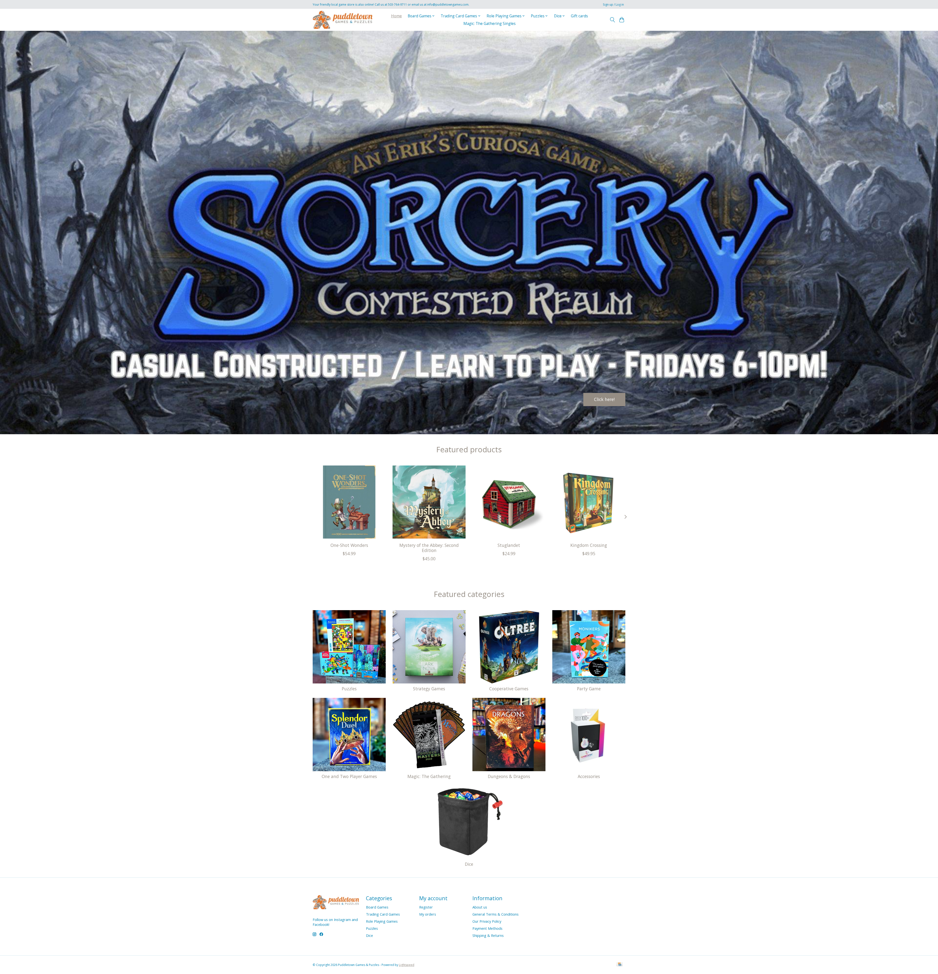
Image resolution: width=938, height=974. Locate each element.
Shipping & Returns (488, 935)
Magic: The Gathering (429, 776)
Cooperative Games (508, 689)
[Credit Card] (620, 964)
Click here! (604, 399)
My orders (427, 914)
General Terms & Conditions (495, 914)
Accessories (589, 776)
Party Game (589, 689)
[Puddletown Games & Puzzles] (343, 20)
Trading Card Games (383, 914)
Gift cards (579, 16)
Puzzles (349, 689)
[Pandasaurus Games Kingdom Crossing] (588, 502)
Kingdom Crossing (588, 545)
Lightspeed (406, 965)
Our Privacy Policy (486, 921)
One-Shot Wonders (349, 545)
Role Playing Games (382, 921)
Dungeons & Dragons (509, 776)
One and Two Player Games (349, 776)
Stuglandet (509, 545)
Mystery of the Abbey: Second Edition (429, 547)
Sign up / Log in (613, 4)
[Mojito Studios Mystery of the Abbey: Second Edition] (429, 502)
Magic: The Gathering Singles (489, 23)
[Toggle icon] (612, 19)
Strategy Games (429, 689)
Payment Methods (487, 928)
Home (396, 16)
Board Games (377, 907)
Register (426, 907)
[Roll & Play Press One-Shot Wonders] (349, 502)
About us (479, 907)
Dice (469, 864)
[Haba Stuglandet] (508, 502)
